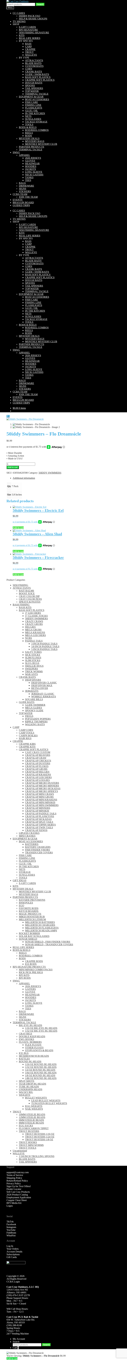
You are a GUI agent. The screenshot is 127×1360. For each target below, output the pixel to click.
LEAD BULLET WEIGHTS (45, 1100)
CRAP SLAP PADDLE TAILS (40, 813)
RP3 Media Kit (14, 1203)
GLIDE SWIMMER (35, 705)
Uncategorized (20, 1150)
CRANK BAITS (33, 71)
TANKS (29, 177)
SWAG (16, 152)
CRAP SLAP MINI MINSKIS (40, 802)
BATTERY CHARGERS (37, 847)
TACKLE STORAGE (36, 121)
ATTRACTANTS (34, 60)
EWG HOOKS (26, 1039)
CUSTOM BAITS (34, 66)
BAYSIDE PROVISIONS (32, 900)
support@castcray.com (18, 1172)
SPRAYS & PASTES (29, 602)
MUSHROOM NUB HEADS (34, 1056)
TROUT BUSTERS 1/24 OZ (39, 1136)
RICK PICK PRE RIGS (31, 972)
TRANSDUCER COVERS (39, 852)
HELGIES (30, 627)
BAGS (22, 183)
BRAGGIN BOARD (23, 202)
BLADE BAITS (33, 63)
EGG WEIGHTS (33, 1106)
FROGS (29, 716)
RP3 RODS (25, 978)
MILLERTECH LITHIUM (32, 919)
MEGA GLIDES (33, 707)
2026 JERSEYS (33, 158)
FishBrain (11, 1232)
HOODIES (30, 166)
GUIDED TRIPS (21, 205)
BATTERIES (31, 844)
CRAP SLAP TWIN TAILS (39, 827)
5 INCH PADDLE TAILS (44, 649)
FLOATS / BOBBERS (30, 1042)
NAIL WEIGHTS (34, 1109)
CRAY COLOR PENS (30, 599)
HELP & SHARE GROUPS (33, 18)
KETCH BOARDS (28, 911)
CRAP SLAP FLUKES (36, 766)
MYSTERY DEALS (29, 138)
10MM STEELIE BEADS (32, 1114)
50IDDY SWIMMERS (50, 472)
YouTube (11, 1230)
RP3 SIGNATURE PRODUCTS (29, 966)
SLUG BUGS (32, 663)
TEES (28, 180)
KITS (21, 35)
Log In (10, 1246)
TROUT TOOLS (27, 1148)
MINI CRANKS (27, 836)
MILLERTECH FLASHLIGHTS (42, 927)
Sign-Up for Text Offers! (19, 1186)
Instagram (11, 1227)
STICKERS (25, 191)
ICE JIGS (23, 1053)
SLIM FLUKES (33, 657)
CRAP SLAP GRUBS (36, 769)
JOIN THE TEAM (28, 197)
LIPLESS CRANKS (29, 833)
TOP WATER (32, 91)
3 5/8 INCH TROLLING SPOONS (36, 1156)
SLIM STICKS (32, 660)
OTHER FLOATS (34, 1047)
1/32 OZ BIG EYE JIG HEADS (41, 1031)
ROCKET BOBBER (29, 933)
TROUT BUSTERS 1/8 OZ (39, 1139)
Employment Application (19, 1197)
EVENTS (17, 199)
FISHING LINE (33, 105)
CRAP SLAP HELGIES (37, 771)
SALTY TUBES (33, 652)
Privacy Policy (14, 1183)
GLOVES (30, 160)
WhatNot (11, 1235)
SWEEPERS (31, 668)
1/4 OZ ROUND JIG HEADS (40, 1070)
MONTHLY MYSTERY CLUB (41, 144)
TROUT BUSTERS (29, 1131)
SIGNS (22, 188)
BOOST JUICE (27, 593)
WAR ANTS (31, 674)
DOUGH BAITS (33, 82)
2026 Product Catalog (17, 1194)
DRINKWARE (26, 185)
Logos (10, 1205)
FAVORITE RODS (28, 908)
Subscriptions (13, 1254)
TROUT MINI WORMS (31, 1145)
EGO (21, 905)
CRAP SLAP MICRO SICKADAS (42, 788)
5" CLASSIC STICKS (36, 615)
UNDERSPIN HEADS (30, 1089)
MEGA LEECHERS (35, 635)
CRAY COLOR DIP (29, 596)
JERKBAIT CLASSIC (42, 693)
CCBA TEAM (20, 194)
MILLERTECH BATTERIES (40, 922)
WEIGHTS (24, 1095)
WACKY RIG (26, 1092)
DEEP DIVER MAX (41, 685)
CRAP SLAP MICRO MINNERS (42, 785)
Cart (16, 1347)
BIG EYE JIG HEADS (30, 1025)
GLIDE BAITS (26, 702)
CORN (28, 68)
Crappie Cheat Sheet (17, 1200)
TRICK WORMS (34, 671)
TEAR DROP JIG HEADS (32, 1083)
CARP (28, 46)
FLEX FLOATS (33, 1044)
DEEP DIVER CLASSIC (44, 682)
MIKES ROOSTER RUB (32, 916)
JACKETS (30, 169)
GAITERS (30, 989)
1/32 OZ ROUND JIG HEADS (41, 1067)
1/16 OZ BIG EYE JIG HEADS (41, 1028)
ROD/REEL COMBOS (37, 130)
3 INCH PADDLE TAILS (44, 643)
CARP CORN (26, 730)
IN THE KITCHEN (35, 113)
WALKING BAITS (35, 724)
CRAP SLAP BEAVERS (37, 755)
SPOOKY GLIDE (34, 710)
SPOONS (30, 85)
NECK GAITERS (34, 174)
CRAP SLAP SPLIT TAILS (39, 822)
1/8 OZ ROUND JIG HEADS (40, 1075)
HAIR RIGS (25, 738)
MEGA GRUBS (33, 629)
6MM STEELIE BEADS (31, 1120)
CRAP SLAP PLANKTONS (39, 816)
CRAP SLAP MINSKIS (37, 810)
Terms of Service (15, 1175)
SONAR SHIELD (28, 939)
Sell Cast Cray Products (18, 1192)
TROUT (29, 52)
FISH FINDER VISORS (37, 849)
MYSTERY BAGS (34, 141)
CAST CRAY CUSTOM (37, 752)
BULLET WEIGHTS (36, 1097)
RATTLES (24, 1058)
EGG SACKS (26, 1125)
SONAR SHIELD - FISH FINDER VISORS (47, 941)
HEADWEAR (32, 163)
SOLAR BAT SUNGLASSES (34, 936)
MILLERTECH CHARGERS (40, 925)
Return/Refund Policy (17, 1180)
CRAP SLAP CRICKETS (38, 760)
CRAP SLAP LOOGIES (37, 780)
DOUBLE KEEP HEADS (32, 1036)
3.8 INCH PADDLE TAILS (45, 646)
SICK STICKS (32, 654)
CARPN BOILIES (28, 735)
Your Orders (13, 1248)
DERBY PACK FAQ (29, 16)
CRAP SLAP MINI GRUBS (39, 797)
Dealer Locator (14, 1189)
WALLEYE (31, 55)
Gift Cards (12, 1257)
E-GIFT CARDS (27, 27)
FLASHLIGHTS (33, 107)
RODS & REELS (28, 127)
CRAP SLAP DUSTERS (37, 763)
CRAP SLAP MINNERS (37, 808)
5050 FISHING (20, 585)
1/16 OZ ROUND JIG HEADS (41, 1064)
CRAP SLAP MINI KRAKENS (41, 799)
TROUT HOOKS (28, 1142)
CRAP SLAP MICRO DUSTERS (42, 783)
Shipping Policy (14, 1178)
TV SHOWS (19, 21)
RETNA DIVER (39, 688)
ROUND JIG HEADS (30, 1061)
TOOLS (29, 124)
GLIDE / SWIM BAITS (37, 74)
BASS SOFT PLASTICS (37, 77)
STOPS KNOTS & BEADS (39, 1050)
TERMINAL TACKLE (36, 94)
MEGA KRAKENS (35, 632)
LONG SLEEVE (33, 172)
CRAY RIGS (25, 1033)
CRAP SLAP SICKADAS (38, 819)
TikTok (10, 1221)
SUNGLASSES (33, 119)
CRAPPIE (30, 49)
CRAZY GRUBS (34, 624)
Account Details (14, 1251)
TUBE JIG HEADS (29, 1086)
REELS (29, 133)
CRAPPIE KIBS (27, 744)
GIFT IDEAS (19, 880)
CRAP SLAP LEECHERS (38, 777)
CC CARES (19, 13)
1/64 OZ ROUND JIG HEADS (41, 1072)
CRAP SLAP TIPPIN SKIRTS (40, 824)
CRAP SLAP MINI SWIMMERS (42, 805)
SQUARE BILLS (34, 699)
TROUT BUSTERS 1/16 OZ (39, 1134)
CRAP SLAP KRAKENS (38, 774)
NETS (28, 116)
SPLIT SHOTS (26, 1081)
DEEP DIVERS (33, 680)
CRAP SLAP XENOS (36, 830)
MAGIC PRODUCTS (30, 914)
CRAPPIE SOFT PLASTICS (40, 80)
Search (40, 4)
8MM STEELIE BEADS (31, 1122)
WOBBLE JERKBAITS (43, 696)
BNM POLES (26, 902)
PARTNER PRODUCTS (31, 146)
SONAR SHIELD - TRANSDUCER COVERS (49, 944)
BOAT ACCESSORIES (37, 99)
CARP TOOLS (26, 732)
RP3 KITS (24, 975)
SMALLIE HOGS (34, 666)
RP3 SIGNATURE (28, 29)
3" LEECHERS (33, 613)
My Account (19, 1339)
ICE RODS (31, 964)
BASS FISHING (21, 604)
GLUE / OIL (31, 110)
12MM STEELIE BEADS (32, 1117)
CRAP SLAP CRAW (35, 758)
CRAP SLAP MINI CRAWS (39, 794)
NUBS (28, 638)
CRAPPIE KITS (27, 746)
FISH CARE (31, 102)
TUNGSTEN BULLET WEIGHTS (49, 1103)
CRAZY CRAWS (34, 621)
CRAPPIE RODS (34, 961)
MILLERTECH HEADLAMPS (41, 930)
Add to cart (13, 467)
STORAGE (25, 872)
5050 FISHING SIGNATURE (34, 32)
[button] (8, 416)
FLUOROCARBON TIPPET (34, 1128)
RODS (28, 135)
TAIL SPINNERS (34, 88)
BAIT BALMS (26, 590)
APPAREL (24, 155)
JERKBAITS (31, 691)
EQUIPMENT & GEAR (31, 96)
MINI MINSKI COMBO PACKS (36, 969)
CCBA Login (13, 1281)
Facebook (11, 1224)
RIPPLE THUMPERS (36, 721)
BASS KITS (25, 607)
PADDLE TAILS (34, 641)
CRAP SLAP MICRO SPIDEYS (41, 791)
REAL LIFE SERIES (29, 38)
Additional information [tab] (24, 478)
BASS (28, 43)
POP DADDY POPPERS (38, 719)
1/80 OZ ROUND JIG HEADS (41, 1078)
